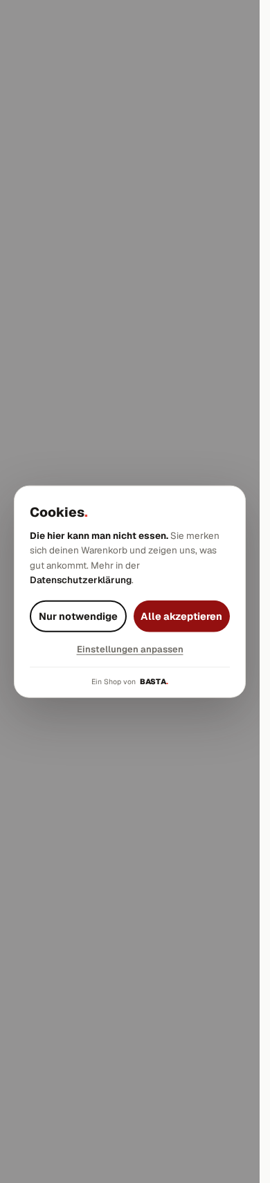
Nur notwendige (78, 616)
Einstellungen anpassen (130, 649)
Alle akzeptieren (181, 616)
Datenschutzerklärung (81, 580)
